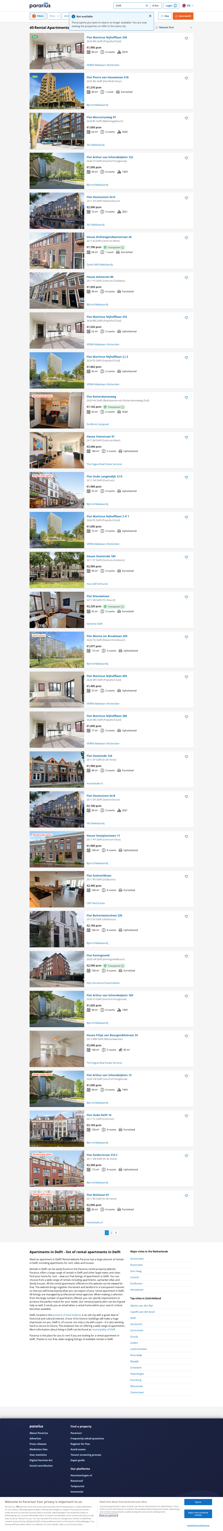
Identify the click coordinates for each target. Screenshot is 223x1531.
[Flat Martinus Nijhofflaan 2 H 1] (57, 530)
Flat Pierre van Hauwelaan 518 (107, 77)
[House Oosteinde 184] (57, 570)
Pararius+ (76, 1433)
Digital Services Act (41, 1460)
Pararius (40, 6)
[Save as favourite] (186, 38)
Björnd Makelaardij (97, 105)
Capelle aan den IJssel (142, 1311)
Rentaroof (77, 1480)
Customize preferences (198, 1525)
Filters (40, 16)
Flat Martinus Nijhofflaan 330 (107, 37)
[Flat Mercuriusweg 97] (57, 131)
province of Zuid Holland (66, 1315)
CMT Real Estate (96, 903)
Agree (198, 1502)
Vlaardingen (137, 1373)
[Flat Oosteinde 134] (57, 769)
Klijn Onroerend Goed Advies (103, 983)
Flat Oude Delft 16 (99, 1115)
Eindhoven (136, 1283)
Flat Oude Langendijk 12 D (104, 476)
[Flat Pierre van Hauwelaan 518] (57, 91)
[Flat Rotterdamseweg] (57, 410)
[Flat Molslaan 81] (57, 1208)
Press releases (38, 1444)
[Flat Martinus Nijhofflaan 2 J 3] (57, 370)
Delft (133, 1318)
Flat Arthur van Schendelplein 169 (110, 995)
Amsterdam (137, 1258)
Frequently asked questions (87, 1438)
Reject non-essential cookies (198, 1513)
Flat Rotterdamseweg (101, 396)
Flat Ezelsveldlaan (99, 875)
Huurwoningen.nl (81, 1475)
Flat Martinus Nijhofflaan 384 (107, 716)
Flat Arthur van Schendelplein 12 (109, 1075)
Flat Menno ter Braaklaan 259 (107, 636)
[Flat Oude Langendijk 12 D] (57, 490)
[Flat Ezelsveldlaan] (57, 889)
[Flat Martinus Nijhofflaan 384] (57, 729)
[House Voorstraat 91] (57, 450)
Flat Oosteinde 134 (99, 756)
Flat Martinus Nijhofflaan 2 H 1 (108, 516)
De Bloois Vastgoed (98, 424)
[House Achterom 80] (57, 290)
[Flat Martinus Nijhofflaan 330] (57, 51)
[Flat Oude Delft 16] (57, 1129)
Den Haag (136, 1271)
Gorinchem (136, 1330)
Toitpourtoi (77, 1486)
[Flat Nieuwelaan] (57, 610)
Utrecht (134, 1277)
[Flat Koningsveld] (57, 969)
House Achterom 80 (100, 277)
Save (185, 16)
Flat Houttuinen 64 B (101, 795)
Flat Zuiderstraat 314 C (102, 1155)
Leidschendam (138, 1349)
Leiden (134, 1342)
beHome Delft (95, 623)
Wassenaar (136, 1386)
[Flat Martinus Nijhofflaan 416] (57, 330)
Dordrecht (136, 1324)
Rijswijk (134, 1361)
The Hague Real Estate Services (104, 464)
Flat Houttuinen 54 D (101, 197)
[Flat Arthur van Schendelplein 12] (57, 1089)
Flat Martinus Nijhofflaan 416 (107, 317)
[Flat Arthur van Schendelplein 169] (57, 1009)
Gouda (134, 1336)
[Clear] (147, 6)
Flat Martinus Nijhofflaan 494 (107, 676)
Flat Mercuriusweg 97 (101, 117)
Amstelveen (137, 1289)
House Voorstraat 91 (101, 436)
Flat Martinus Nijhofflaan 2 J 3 (107, 356)
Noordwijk (136, 1355)
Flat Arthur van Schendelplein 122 (110, 157)
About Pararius (39, 1433)
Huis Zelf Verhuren (97, 584)
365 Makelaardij (96, 144)
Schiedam (136, 1367)
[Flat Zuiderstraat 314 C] (57, 1168)
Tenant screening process (86, 1454)
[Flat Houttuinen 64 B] (57, 809)
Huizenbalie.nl (95, 783)
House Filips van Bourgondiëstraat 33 (112, 1035)
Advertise (35, 1438)
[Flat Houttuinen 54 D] (57, 211)
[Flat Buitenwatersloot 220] (57, 929)
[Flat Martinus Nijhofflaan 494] (57, 690)
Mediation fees (38, 1449)
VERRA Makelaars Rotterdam (103, 65)
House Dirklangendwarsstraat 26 (109, 237)
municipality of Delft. (104, 1329)
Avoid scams (78, 1449)
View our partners (109, 1515)
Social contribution (41, 1465)
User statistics (38, 1454)
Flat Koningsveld (98, 955)
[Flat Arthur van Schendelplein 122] (57, 171)
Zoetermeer (137, 1392)
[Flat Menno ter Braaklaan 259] (57, 650)
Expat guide (78, 1460)
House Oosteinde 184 (101, 556)
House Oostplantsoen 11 (103, 835)
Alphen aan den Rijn (141, 1305)
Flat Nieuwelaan (98, 596)
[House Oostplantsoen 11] (57, 849)
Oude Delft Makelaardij (100, 264)
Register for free (80, 1444)
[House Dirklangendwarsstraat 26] (57, 251)
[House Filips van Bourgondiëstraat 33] (57, 1049)
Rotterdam (136, 1265)
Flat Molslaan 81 (98, 1195)
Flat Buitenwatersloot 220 (104, 915)
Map (166, 16)
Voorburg (135, 1380)
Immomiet (77, 1491)
